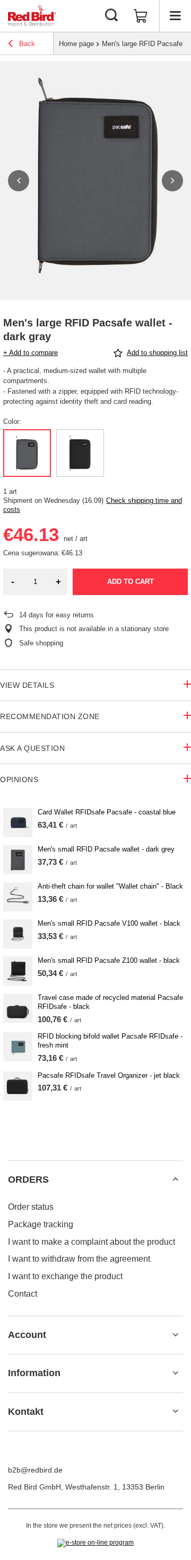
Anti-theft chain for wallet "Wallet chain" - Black (110, 886)
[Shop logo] (32, 15)
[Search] (111, 16)
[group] (95, 180)
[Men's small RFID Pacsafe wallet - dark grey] (17, 859)
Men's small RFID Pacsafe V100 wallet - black (109, 923)
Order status (31, 1206)
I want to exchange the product (65, 1276)
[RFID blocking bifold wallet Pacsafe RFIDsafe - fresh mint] (17, 1046)
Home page (76, 44)
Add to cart (130, 582)
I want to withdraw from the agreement (79, 1258)
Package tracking (40, 1224)
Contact (22, 1293)
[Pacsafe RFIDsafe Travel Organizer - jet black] (17, 1086)
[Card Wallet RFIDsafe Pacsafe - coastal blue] (17, 822)
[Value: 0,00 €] (141, 16)
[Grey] (27, 453)
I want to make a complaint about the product (91, 1241)
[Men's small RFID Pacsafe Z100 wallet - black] (17, 971)
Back (26, 44)
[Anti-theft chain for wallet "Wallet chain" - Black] (17, 896)
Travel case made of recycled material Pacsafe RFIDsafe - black (110, 1002)
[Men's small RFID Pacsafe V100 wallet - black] (17, 934)
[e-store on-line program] (95, 1543)
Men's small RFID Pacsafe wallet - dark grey (106, 849)
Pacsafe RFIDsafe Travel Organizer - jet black (109, 1075)
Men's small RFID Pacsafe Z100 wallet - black (109, 960)
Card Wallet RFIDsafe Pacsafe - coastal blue (107, 812)
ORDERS (28, 1179)
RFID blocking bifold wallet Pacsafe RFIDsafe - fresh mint (110, 1040)
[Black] (80, 453)
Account (27, 1334)
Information (34, 1373)
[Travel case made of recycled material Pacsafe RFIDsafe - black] (17, 1008)
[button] (18, 180)
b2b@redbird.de (35, 1470)
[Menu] (175, 16)
